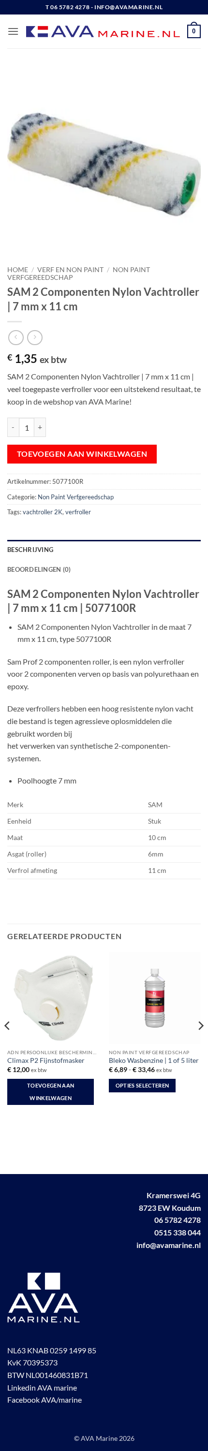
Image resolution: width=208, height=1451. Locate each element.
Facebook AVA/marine (44, 1399)
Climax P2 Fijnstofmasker (46, 1060)
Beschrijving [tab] (30, 549)
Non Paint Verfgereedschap (76, 497)
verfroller (78, 512)
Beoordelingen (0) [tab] (39, 569)
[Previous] (8, 1045)
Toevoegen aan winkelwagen (82, 454)
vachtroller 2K (42, 512)
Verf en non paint (70, 270)
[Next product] (15, 337)
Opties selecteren (142, 1085)
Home (17, 270)
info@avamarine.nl (168, 1244)
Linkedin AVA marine (42, 1387)
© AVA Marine (96, 1438)
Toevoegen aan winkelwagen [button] (50, 1091)
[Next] (200, 1045)
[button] (13, 31)
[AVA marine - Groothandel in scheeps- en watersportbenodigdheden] (103, 32)
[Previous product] (34, 337)
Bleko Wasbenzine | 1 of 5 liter (154, 1060)
